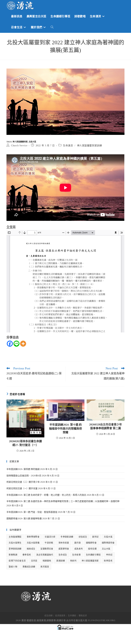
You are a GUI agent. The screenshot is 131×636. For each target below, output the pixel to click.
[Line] (16, 344)
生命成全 (63, 555)
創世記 (95, 537)
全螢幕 (11, 227)
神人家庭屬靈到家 (20, 142)
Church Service (19, 145)
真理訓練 (60, 561)
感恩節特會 (64, 549)
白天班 (34, 561)
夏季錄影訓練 (15, 549)
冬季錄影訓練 (67, 537)
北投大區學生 (15, 543)
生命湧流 (68, 145)
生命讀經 (72, 615)
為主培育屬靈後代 (44, 555)
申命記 (109, 555)
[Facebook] (10, 344)
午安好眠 (49, 543)
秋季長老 (108, 561)
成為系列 (78, 549)
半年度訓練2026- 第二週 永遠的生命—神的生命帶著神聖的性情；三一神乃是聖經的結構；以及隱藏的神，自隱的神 (62, 501)
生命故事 (76, 555)
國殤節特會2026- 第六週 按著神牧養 (24, 518)
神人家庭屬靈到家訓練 (89, 145)
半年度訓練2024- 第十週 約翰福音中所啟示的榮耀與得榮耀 (65, 428)
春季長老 (27, 555)
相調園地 (47, 561)
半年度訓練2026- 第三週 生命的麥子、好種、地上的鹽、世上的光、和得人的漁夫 (46, 495)
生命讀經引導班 (93, 555)
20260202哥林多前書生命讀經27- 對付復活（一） (25, 443)
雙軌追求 (83, 615)
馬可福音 (44, 567)
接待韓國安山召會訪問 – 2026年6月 (23, 475)
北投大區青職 (33, 543)
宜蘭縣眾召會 (46, 549)
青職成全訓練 (29, 567)
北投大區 (32, 142)
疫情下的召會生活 (17, 561)
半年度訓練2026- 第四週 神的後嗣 (23, 469)
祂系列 (73, 561)
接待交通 (92, 549)
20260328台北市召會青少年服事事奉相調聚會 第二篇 (105, 426)
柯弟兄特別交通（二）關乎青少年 (23, 482)
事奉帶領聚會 (33, 537)
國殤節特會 (91, 543)
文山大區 (106, 549)
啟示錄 (77, 543)
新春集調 (13, 555)
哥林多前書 (64, 543)
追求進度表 (60, 615)
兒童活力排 (50, 537)
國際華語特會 (108, 543)
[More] (23, 344)
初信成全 (83, 537)
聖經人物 (13, 567)
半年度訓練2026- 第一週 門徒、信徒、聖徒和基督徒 (31, 512)
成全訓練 (48, 615)
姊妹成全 (31, 549)
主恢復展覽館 (15, 537)
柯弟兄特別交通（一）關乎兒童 (22, 488)
